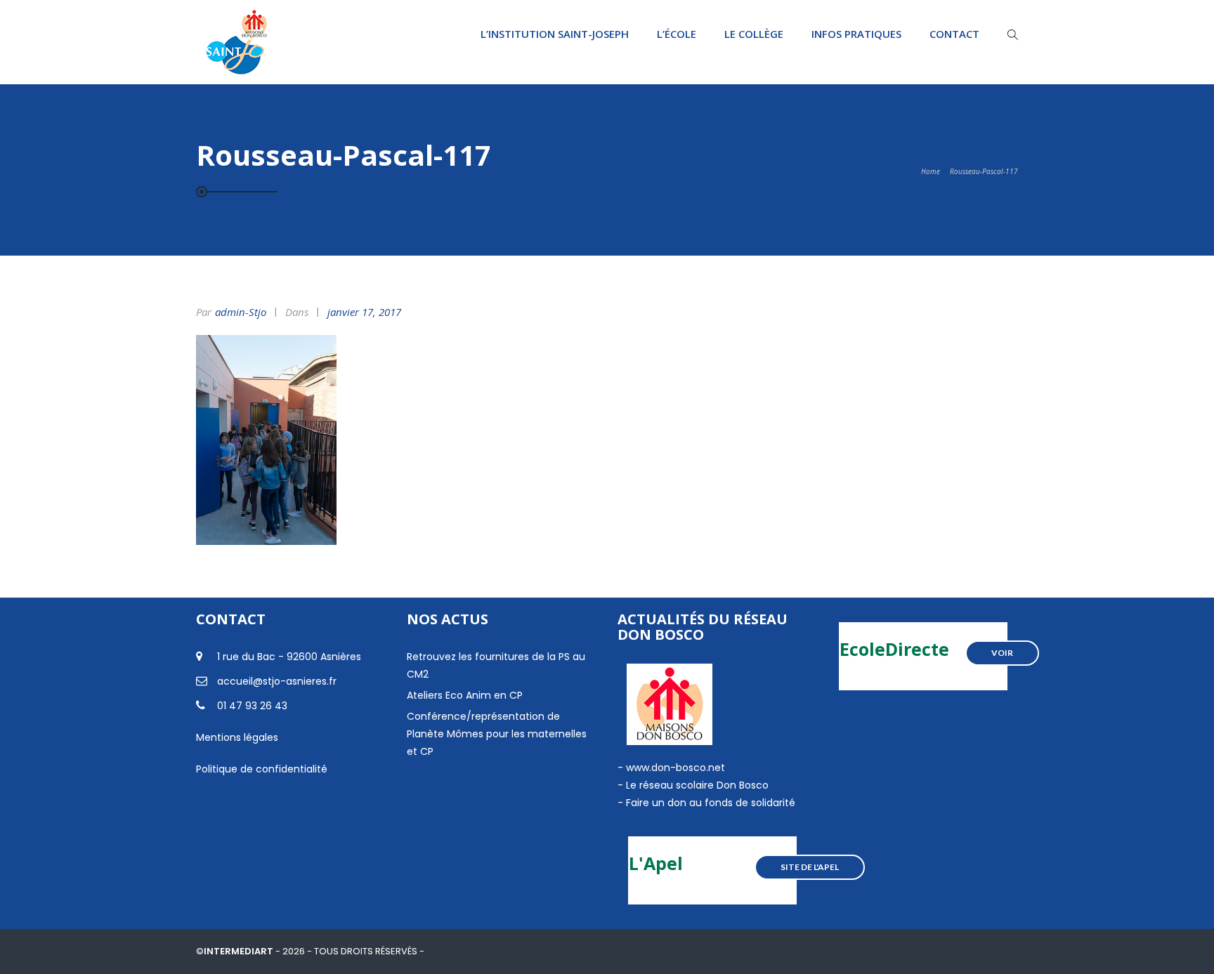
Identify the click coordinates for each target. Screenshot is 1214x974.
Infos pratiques (856, 34)
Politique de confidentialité (261, 769)
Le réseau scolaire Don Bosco (696, 785)
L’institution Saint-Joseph (555, 34)
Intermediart (239, 951)
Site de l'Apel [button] (810, 867)
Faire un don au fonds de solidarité (710, 803)
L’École (676, 34)
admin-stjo (240, 312)
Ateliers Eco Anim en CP (465, 695)
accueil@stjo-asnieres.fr (277, 681)
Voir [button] (1002, 652)
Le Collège (753, 34)
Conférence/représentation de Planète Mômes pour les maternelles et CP (497, 733)
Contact (954, 34)
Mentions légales (237, 737)
